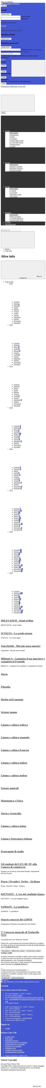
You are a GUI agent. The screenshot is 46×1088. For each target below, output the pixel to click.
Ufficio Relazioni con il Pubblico (16, 1042)
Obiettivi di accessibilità (13, 1046)
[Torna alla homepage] (13, 86)
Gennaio (16, 302)
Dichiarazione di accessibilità (15, 1044)
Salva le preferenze (17, 978)
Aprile (16, 308)
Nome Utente (25, 16)
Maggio (16, 310)
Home (7, 249)
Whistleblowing (10, 1048)
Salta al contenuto (7, 2)
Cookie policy (10, 1037)
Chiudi (4, 65)
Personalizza (6, 951)
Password (24, 19)
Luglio (16, 313)
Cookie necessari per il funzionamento (14, 970)
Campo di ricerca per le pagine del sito (14, 228)
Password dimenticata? (8, 22)
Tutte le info (9, 282)
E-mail (23, 49)
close (3, 113)
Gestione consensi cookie (13, 1050)
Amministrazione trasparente (14, 1052)
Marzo (16, 306)
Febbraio (17, 304)
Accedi (4, 6)
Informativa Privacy (12, 1041)
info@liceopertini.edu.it (26, 997)
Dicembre (17, 323)
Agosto (16, 315)
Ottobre (16, 319)
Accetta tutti (33, 951)
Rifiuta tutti (18, 951)
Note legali (9, 1039)
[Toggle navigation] (18, 103)
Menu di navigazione (30, 277)
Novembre (17, 321)
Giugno (16, 311)
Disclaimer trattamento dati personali (13, 1070)
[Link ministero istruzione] (10, 4)
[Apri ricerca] (28, 68)
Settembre (17, 317)
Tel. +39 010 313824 (15, 995)
